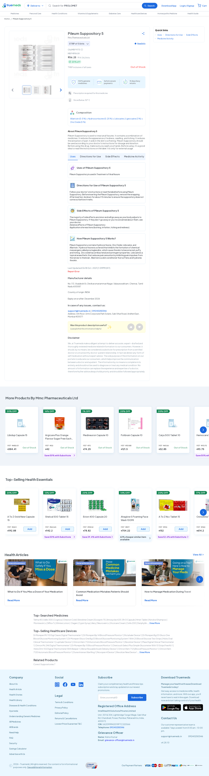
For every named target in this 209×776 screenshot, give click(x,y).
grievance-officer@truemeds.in (119, 740)
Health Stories (15, 694)
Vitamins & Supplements (88, 13)
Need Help (14, 732)
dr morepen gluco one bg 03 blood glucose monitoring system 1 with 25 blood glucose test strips (115, 638)
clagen (74, 623)
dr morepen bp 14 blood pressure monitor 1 (103, 635)
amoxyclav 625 (114, 619)
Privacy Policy (61, 707)
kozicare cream (118, 623)
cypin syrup (84, 623)
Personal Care (35, 13)
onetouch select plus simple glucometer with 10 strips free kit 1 (143, 645)
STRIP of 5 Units (76, 43)
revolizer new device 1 (126, 652)
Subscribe (137, 697)
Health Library (15, 700)
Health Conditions (59, 13)
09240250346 (99, 311)
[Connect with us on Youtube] (73, 684)
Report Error (74, 271)
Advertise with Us (17, 754)
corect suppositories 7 (44, 664)
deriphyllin (142, 623)
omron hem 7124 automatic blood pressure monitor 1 (98, 642)
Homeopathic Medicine (167, 13)
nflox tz (51, 623)
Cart (204, 5)
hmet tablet (142, 619)
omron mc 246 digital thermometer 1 (53, 645)
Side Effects (112, 156)
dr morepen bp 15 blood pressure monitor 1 (91, 645)
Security (13, 743)
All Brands (13, 727)
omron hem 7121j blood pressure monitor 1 (138, 648)
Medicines (15, 13)
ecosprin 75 (99, 619)
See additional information (39, 767)
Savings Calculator (18, 748)
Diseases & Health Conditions (22, 705)
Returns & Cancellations (66, 718)
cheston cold (69, 619)
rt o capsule (129, 619)
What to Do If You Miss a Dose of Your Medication (35, 591)
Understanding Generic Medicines (24, 716)
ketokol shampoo (157, 619)
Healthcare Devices (139, 13)
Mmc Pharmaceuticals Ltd (79, 37)
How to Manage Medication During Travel (168, 591)
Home (7, 19)
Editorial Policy (62, 713)
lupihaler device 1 (64, 642)
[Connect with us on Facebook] (65, 684)
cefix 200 (131, 623)
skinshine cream (85, 619)
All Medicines (15, 721)
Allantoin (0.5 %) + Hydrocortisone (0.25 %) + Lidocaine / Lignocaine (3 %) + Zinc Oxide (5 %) (106, 120)
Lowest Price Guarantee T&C (68, 723)
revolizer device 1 (133, 642)
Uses (72, 156)
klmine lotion (62, 623)
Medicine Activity (134, 156)
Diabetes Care (115, 13)
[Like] (130, 327)
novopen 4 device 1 (106, 652)
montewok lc (40, 623)
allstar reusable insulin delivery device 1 (99, 648)
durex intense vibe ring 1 (84, 652)
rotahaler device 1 (132, 635)
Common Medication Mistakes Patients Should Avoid (102, 593)
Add (29, 529)
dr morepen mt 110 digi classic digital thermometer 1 (57, 635)
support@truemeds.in (79, 311)
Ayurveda (13, 711)
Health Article (15, 689)
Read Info (141, 43)
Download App (169, 5)
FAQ (11, 738)
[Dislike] (139, 327)
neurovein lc (103, 623)
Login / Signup (187, 5)
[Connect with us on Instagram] (57, 684)
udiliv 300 (48, 619)
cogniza (58, 619)
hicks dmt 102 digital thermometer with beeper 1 (57, 648)
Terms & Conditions (64, 702)
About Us (13, 684)
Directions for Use (90, 156)
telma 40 (37, 619)
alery (93, 623)
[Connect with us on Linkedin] (81, 684)
